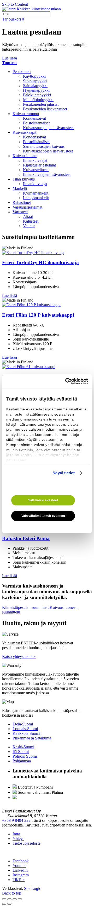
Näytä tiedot (63, 473)
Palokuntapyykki (37, 95)
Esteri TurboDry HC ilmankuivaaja (40, 262)
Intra (16, 834)
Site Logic (32, 888)
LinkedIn (20, 870)
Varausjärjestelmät (27, 207)
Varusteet (20, 212)
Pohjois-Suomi (25, 756)
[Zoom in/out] (20, 899)
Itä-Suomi (21, 751)
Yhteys (18, 838)
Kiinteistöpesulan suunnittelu (26, 607)
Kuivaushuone (25, 156)
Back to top (11, 893)
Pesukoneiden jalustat (40, 104)
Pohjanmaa (22, 761)
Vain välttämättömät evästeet (43, 516)
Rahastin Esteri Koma (26, 538)
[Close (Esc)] (4, 899)
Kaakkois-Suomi (26, 733)
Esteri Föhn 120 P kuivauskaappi (38, 315)
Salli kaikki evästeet (43, 500)
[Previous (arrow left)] (4, 904)
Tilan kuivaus (24, 179)
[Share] (9, 899)
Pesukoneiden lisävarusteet (45, 109)
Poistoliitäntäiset (36, 123)
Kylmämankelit (35, 193)
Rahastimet (22, 202)
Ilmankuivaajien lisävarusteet (46, 174)
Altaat (28, 216)
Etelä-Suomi (23, 724)
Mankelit (20, 188)
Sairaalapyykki (35, 85)
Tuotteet (9, 63)
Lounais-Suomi (25, 728)
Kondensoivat (34, 118)
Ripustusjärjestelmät (39, 165)
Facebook (21, 861)
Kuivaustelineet (36, 170)
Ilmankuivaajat (35, 160)
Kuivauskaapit (24, 132)
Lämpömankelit (36, 198)
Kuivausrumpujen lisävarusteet (48, 127)
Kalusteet (30, 221)
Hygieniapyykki (36, 90)
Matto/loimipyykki (38, 99)
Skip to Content (15, 4)
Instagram (21, 875)
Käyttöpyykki (34, 76)
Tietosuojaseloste (26, 843)
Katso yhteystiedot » (19, 656)
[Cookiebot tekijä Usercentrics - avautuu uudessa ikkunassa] (66, 381)
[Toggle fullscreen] (15, 899)
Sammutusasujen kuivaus (43, 146)
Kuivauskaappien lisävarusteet (48, 151)
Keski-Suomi (23, 747)
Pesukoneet (22, 71)
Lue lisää (9, 58)
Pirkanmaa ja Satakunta (32, 738)
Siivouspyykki (35, 81)
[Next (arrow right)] (9, 904)
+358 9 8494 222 (16, 820)
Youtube (19, 865)
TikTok (19, 879)
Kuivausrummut (26, 113)
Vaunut (29, 226)
